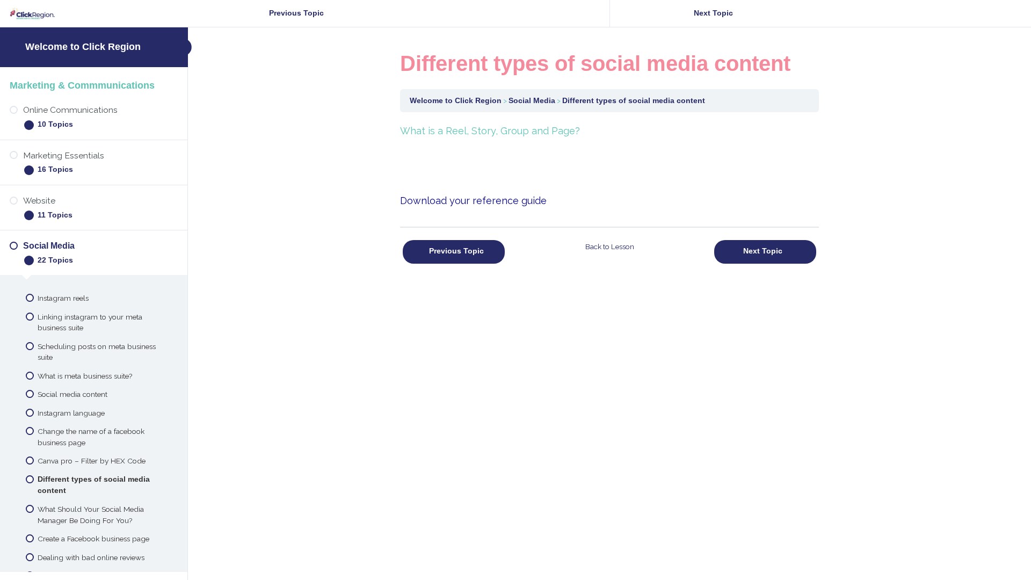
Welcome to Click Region (83, 46)
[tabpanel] (609, 165)
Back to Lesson (609, 246)
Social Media (532, 101)
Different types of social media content (633, 101)
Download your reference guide (473, 200)
